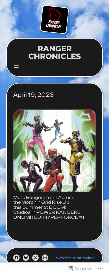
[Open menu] (16, 66)
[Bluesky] (26, 257)
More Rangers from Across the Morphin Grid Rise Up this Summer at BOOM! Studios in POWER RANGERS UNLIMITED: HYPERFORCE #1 (48, 207)
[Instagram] (45, 257)
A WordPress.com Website (75, 258)
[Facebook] (16, 257)
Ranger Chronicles (54, 52)
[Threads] (35, 257)
